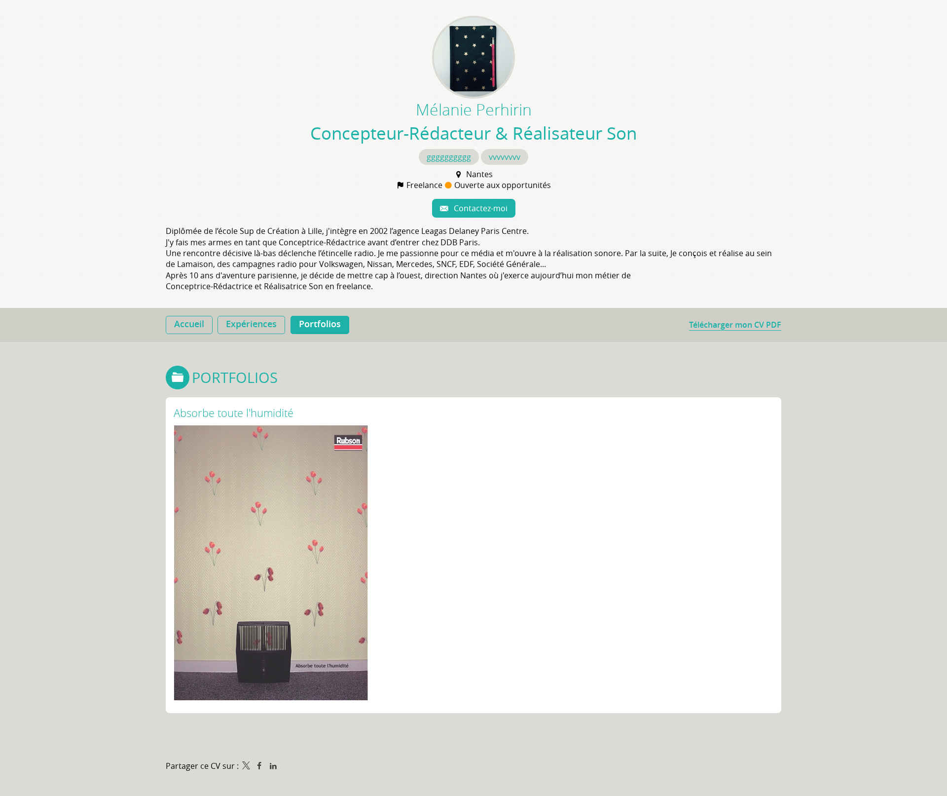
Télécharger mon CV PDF (735, 324)
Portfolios (235, 377)
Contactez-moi (480, 208)
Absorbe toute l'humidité (233, 413)
